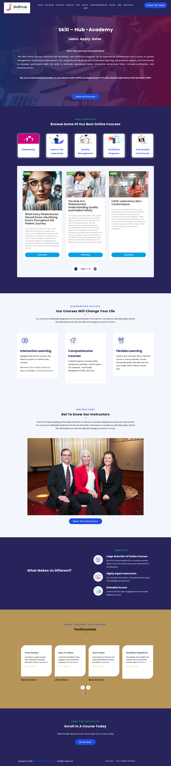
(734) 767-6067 (155, 5)
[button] (83, 693)
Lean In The (57, 149)
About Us (70, 5)
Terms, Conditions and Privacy (125, 761)
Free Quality (142, 149)
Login (85, 8)
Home (40, 5)
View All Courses (85, 96)
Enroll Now (42, 255)
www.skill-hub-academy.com (44, 761)
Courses (48, 5)
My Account (128, 5)
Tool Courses (142, 153)
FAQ (77, 5)
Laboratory (57, 153)
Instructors (60, 5)
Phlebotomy (28, 149)
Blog (119, 5)
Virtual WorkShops (97, 5)
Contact (85, 5)
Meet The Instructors (85, 521)
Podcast (112, 5)
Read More (31, 662)
